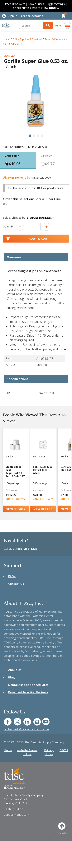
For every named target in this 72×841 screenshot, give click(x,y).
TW (15, 720)
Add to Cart (39, 239)
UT (44, 720)
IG (34, 720)
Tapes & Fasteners (55, 39)
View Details (15, 509)
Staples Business (39, 217)
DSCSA (64, 750)
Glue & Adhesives (12, 44)
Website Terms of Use (27, 752)
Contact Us (16, 584)
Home (8, 750)
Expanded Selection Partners (28, 692)
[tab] (18, 160)
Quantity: (8, 226)
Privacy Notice (49, 752)
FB (5, 720)
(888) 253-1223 (26, 548)
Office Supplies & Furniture (27, 39)
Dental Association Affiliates (28, 685)
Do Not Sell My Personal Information (26, 729)
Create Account (32, 16)
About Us (14, 670)
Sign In (12, 16)
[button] (48, 25)
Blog (11, 677)
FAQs (12, 576)
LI (24, 720)
